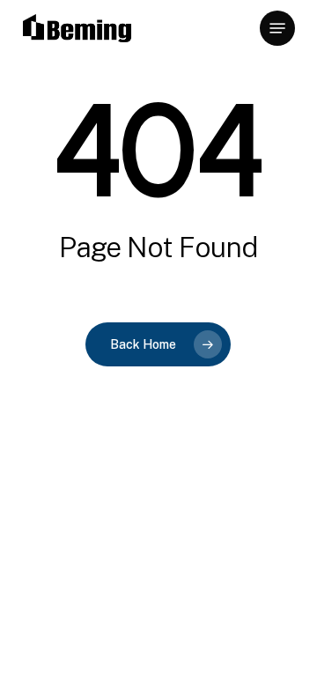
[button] (277, 28)
